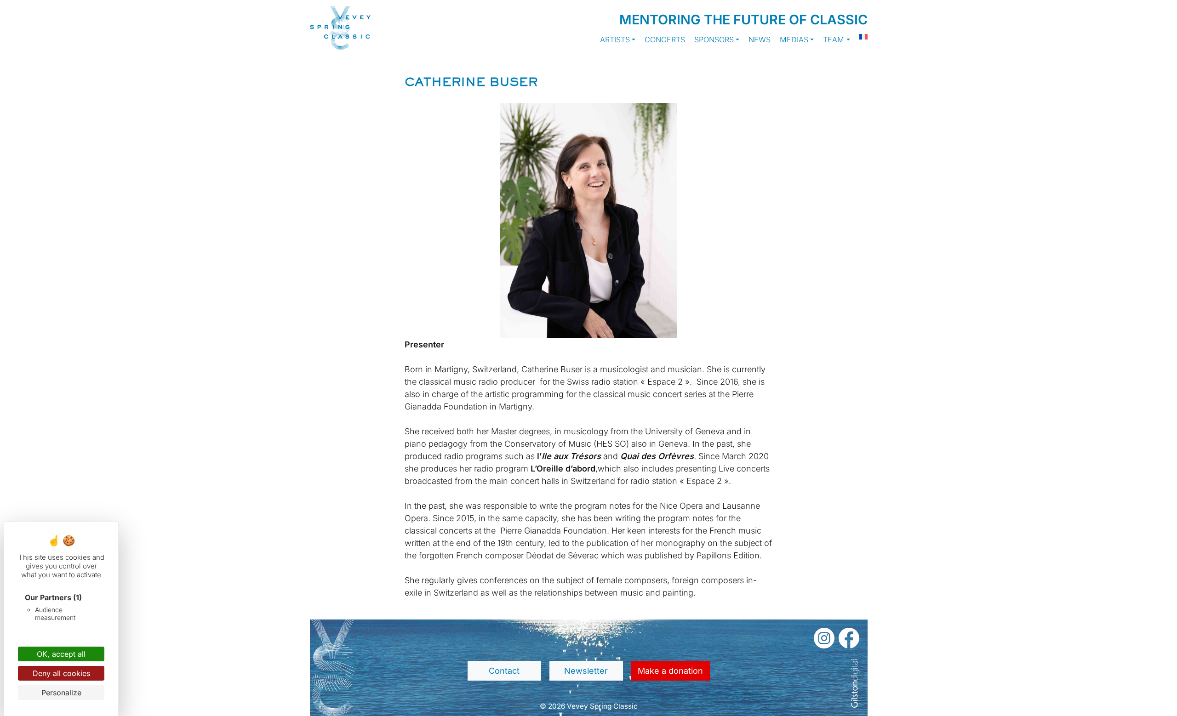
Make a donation (670, 671)
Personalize (61, 692)
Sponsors (714, 39)
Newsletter (586, 671)
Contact (504, 671)
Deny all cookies (61, 673)
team (833, 39)
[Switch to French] (859, 37)
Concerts (665, 39)
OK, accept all (61, 654)
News (759, 39)
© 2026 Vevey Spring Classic (589, 706)
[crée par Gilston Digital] (855, 683)
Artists (615, 39)
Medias (794, 39)
